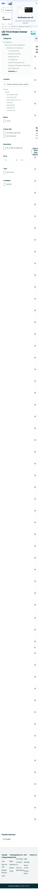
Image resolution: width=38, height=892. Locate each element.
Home (3, 24)
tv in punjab (6, 839)
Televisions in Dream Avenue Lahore (11, 29)
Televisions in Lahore (23, 26)
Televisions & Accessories (8, 26)
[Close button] (36, 3)
